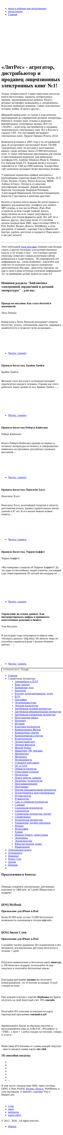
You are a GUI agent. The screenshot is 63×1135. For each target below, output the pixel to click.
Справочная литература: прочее (33, 813)
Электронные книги (19, 849)
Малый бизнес (23, 747)
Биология (20, 690)
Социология (22, 810)
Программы (21, 786)
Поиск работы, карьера (28, 777)
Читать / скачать (17, 353)
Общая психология (25, 768)
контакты (13, 1112)
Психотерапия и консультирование (35, 792)
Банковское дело (24, 687)
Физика (19, 825)
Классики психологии (27, 726)
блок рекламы (29, 246)
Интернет (20, 720)
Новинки (13, 855)
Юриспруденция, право (28, 843)
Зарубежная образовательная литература (38, 711)
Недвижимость (23, 759)
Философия (21, 828)
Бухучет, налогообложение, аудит (34, 693)
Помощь (13, 864)
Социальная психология (29, 807)
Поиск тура (14, 858)
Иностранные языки (26, 717)
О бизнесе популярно (27, 762)
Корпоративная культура (29, 735)
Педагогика (21, 774)
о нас (11, 1106)
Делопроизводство (25, 702)
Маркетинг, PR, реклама (29, 750)
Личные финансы (25, 744)
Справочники (23, 816)
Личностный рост (25, 741)
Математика (22, 753)
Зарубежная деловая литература (33, 708)
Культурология (23, 738)
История (20, 723)
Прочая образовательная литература (35, 789)
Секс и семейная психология (31, 801)
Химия (19, 831)
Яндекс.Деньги (34, 1088)
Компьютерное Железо (28, 729)
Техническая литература (29, 819)
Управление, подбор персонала (33, 822)
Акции (12, 861)
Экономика (21, 837)
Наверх (12, 1126)
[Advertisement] (22, 39)
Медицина (21, 756)
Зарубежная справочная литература (35, 714)
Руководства (22, 798)
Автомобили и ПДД (26, 681)
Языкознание (22, 846)
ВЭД (17, 696)
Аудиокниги (15, 852)
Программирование (26, 783)
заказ (11, 1109)
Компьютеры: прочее (27, 732)
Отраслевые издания (26, 771)
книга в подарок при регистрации (27, 8)
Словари (20, 804)
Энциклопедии (23, 840)
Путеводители (23, 795)
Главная (12, 675)
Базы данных (22, 684)
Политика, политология (28, 780)
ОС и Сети (21, 765)
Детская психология (26, 705)
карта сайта (14, 1115)
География (21, 699)
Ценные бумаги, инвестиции (31, 834)
